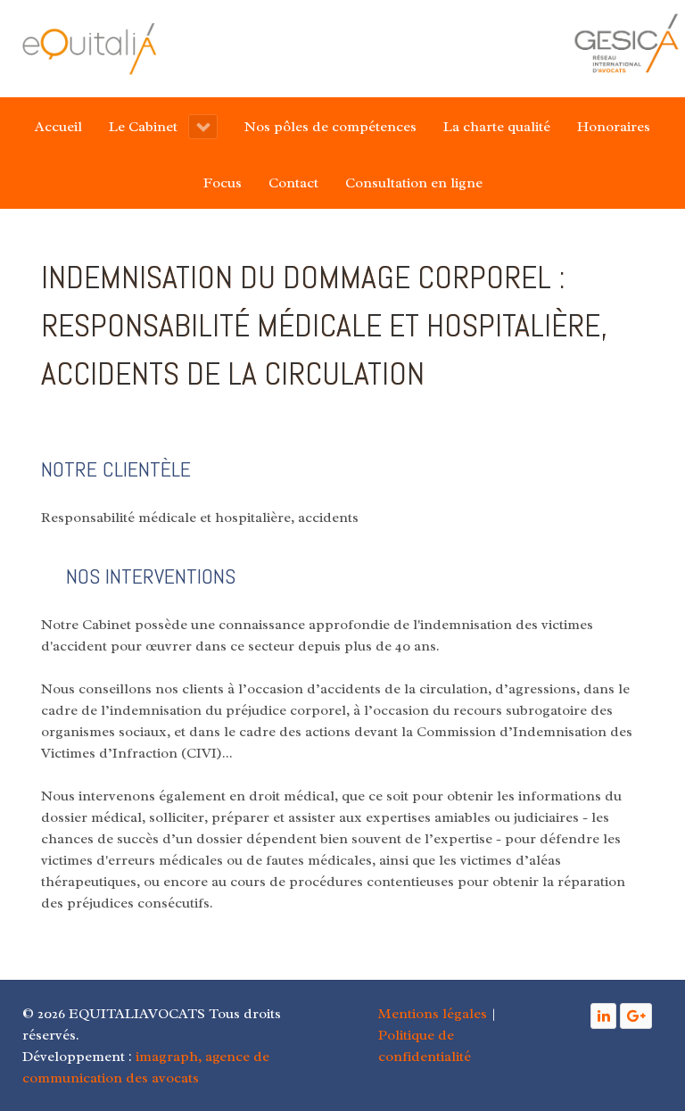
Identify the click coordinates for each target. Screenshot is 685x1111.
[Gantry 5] (89, 48)
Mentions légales (432, 1014)
